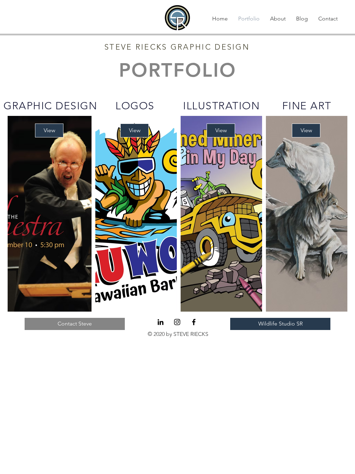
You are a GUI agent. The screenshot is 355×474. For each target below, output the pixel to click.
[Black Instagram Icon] (177, 322)
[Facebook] (194, 322)
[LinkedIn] (160, 322)
